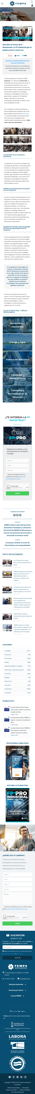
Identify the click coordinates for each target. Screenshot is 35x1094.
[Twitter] (17, 515)
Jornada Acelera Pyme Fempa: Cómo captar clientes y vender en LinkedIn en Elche (21, 709)
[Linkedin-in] (21, 1077)
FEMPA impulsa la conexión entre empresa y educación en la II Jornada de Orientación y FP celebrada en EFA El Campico (23, 628)
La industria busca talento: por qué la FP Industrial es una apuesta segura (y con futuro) (22, 589)
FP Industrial (7, 28)
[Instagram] (25, 1077)
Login (32, 5)
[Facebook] (14, 515)
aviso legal (17, 479)
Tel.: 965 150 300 (9, 979)
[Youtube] (9, 1077)
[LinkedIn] (20, 515)
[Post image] (7, 563)
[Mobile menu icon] (2, 3)
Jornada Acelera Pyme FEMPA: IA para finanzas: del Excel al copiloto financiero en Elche (20, 730)
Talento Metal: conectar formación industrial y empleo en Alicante (23, 616)
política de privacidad (12, 909)
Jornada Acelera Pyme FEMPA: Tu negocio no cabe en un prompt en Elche (21, 720)
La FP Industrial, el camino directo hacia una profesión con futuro (22, 562)
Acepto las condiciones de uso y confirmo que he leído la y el (16, 476)
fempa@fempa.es (25, 979)
